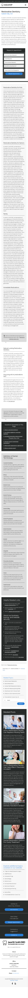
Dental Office (7, 892)
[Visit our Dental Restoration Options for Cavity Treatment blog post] (14, 838)
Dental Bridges (8, 878)
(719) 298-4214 (11, 401)
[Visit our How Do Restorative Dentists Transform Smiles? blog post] (14, 802)
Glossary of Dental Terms (10, 605)
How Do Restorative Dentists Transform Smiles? (13, 805)
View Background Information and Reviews (12, 651)
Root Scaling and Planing (10, 888)
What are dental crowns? (10, 448)
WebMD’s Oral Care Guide (14, 611)
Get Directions (14, 909)
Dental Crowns (8, 881)
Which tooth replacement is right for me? (14, 445)
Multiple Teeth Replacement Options (13, 686)
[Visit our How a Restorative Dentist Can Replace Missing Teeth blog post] (14, 728)
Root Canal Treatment (9, 886)
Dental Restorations (9, 683)
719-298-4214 (21, 137)
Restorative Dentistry (12, 665)
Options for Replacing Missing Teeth (12, 688)
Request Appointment (14, 922)
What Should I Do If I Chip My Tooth (12, 691)
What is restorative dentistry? (11, 430)
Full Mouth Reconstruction (10, 883)
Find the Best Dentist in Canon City (12, 894)
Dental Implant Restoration (11, 681)
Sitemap (16, 980)
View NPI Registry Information (12, 647)
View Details (15, 654)
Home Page (10, 609)
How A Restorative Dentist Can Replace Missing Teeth (14, 731)
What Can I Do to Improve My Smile (12, 693)
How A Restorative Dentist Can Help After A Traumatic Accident (13, 767)
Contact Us (14, 935)
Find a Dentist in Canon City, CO (12, 697)
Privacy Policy (12, 980)
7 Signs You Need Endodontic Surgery (13, 871)
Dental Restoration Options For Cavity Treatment (13, 841)
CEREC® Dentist (8, 873)
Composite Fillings (9, 876)
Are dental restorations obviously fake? (13, 436)
